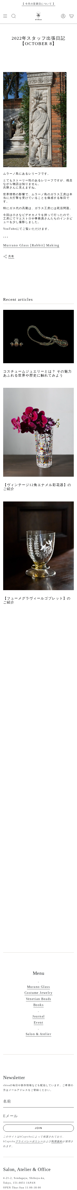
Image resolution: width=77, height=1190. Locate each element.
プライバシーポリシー (29, 1141)
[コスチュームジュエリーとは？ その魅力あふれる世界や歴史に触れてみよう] (38, 336)
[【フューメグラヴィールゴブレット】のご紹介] (38, 545)
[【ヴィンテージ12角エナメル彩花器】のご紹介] (38, 432)
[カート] (71, 16)
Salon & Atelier (38, 1034)
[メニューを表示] (5, 16)
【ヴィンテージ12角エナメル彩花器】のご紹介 (37, 487)
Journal (38, 1016)
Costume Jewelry (38, 993)
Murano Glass (38, 987)
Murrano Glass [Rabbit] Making (31, 245)
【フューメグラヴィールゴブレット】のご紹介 (37, 600)
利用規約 (56, 1141)
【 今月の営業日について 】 (38, 3)
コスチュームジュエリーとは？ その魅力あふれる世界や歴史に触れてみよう (37, 373)
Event (38, 1022)
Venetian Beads (38, 999)
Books (38, 1005)
